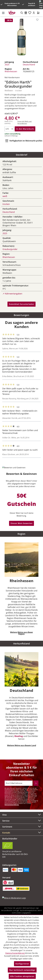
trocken (6, 204)
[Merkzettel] (30, 12)
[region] (21, 37)
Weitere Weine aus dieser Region (21, 633)
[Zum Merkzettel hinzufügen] (37, 20)
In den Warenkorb (25, 129)
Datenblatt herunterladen (21, 304)
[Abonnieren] (35, 783)
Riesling (18, 736)
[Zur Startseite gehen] (13, 13)
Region (21, 533)
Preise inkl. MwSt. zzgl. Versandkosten (24, 122)
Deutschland (29, 64)
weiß (5, 196)
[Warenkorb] (38, 12)
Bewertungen (21, 315)
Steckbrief (21, 154)
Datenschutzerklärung (12, 805)
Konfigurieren (22, 963)
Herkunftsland (21, 643)
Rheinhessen (11, 71)
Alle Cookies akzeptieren (22, 976)
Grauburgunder (10, 249)
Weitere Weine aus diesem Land (21, 745)
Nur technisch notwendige (22, 970)
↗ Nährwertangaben (12, 293)
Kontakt (6, 832)
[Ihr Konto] (34, 12)
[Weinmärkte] (26, 12)
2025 (7, 64)
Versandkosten (6, 910)
